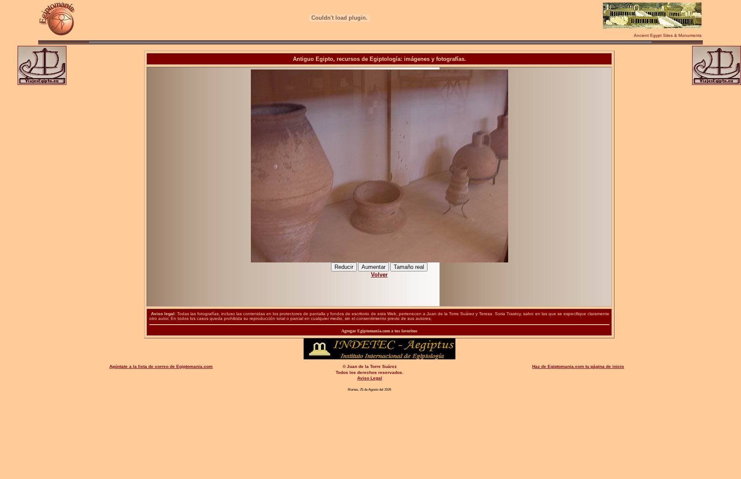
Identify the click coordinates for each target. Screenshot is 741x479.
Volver (379, 274)
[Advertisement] (379, 287)
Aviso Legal (369, 378)
